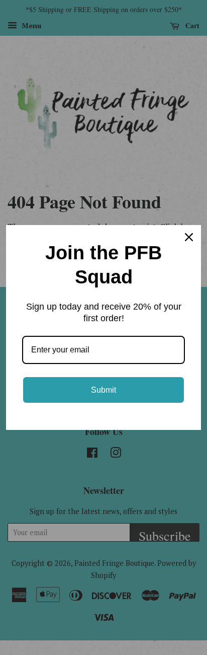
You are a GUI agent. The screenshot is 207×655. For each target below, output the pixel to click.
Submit (103, 390)
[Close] (189, 237)
